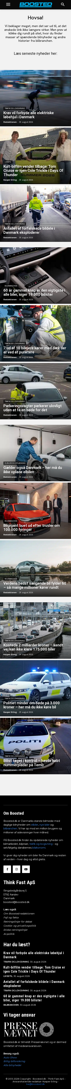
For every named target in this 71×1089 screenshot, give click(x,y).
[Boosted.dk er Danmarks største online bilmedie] (35, 5)
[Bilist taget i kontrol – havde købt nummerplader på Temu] (35, 746)
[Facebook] (7, 869)
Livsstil (8, 162)
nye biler (44, 824)
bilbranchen (10, 828)
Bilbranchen (11, 286)
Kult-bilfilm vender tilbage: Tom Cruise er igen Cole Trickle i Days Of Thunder (34, 969)
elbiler (34, 824)
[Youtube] (26, 869)
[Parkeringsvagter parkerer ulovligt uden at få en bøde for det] (35, 391)
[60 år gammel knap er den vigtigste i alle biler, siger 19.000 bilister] (35, 275)
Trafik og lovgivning (15, 108)
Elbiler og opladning (15, 463)
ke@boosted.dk (35, 1084)
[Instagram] (16, 869)
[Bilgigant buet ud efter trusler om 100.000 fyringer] (35, 511)
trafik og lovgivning (41, 843)
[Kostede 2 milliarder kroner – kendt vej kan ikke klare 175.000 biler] (35, 630)
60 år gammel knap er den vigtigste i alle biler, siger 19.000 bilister (34, 998)
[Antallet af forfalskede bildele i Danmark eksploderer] (35, 214)
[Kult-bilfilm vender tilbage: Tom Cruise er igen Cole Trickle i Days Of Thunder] (35, 156)
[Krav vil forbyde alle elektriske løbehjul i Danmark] (35, 98)
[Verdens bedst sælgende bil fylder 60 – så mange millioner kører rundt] (35, 568)
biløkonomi (38, 847)
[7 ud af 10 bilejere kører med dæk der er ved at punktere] (35, 333)
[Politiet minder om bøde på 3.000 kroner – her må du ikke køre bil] (35, 688)
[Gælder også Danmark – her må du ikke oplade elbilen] (35, 453)
